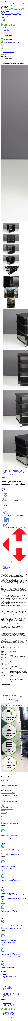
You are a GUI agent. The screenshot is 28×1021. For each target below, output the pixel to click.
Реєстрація (5, 29)
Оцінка (2, 696)
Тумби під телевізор (7, 989)
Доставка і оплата (4, 3)
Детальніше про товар (5, 477)
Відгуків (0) (5, 568)
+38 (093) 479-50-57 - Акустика (12, 1014)
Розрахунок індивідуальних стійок (17, 564)
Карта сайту (5, 981)
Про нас (5, 977)
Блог (5, 5)
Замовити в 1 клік (16, 500)
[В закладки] (1, 822)
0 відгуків (3, 488)
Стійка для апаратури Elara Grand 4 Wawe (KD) (11, 928)
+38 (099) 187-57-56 (9, 1013)
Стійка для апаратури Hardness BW (8, 838)
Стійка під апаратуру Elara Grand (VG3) (9, 882)
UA (4, 19)
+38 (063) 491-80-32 (9, 1012)
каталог (2, 799)
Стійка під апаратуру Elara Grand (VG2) (9, 823)
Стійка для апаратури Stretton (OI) (8, 913)
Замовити (6, 499)
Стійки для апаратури (8, 987)
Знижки (8, 5)
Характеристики (6, 567)
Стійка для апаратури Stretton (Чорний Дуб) (10, 956)
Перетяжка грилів (7, 995)
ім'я (1, 687)
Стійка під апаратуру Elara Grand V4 (9, 942)
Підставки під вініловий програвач (11, 993)
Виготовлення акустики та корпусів (11, 994)
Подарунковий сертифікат (9, 1004)
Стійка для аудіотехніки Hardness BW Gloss (10, 854)
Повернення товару (7, 1005)
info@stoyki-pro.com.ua (11, 1017)
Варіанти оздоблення (18, 3)
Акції (4, 974)
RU (4, 21)
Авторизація (6, 30)
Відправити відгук (4, 704)
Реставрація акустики (8, 996)
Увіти (4, 1001)
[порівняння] (2, 822)
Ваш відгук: (3, 692)
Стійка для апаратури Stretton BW (8, 868)
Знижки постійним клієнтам (9, 976)
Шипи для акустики (7, 990)
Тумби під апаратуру (7, 988)
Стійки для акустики (7, 986)
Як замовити (6, 978)
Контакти (11, 3)
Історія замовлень (7, 1003)
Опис (4, 566)
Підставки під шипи (7, 992)
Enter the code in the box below (8, 699)
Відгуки (12, 5)
